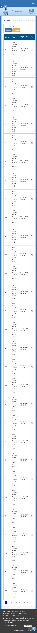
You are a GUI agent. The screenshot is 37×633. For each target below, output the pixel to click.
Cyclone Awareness (12, 611)
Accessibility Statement (21, 620)
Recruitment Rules (22, 613)
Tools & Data (5, 613)
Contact (19, 615)
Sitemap (13, 615)
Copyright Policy (29, 618)
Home (3, 611)
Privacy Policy (19, 618)
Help (10, 622)
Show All (16, 30)
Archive (13, 613)
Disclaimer (5, 622)
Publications (23, 611)
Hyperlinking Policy (7, 620)
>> (33, 602)
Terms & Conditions (7, 618)
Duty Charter (5, 615)
